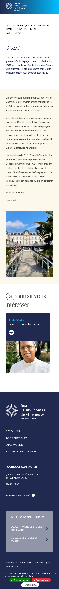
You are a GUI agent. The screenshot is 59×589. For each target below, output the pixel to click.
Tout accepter (21, 580)
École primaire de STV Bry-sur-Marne (27, 528)
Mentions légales (43, 562)
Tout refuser (42, 580)
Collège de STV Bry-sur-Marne (25, 539)
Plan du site (12, 566)
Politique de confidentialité (19, 562)
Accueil (11, 25)
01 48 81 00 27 (12, 484)
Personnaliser (30, 584)
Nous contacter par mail (18, 495)
